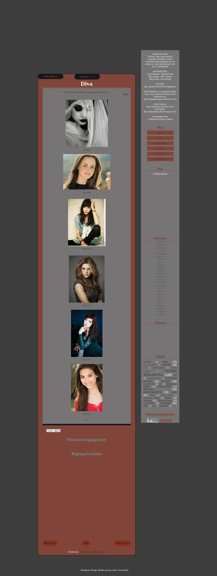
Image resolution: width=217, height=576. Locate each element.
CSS (145, 368)
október (161, 251)
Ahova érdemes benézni (160, 159)
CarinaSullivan (158, 368)
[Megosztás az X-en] (53, 430)
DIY (175, 375)
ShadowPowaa (165, 400)
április (160, 297)
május (161, 262)
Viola (145, 406)
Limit (160, 138)
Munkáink (160, 154)
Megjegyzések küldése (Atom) (93, 552)
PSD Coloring (167, 395)
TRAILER (165, 403)
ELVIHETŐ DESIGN (154, 378)
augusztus (160, 256)
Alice (165, 361)
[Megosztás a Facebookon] (56, 430)
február (161, 268)
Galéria (160, 148)
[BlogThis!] (50, 430)
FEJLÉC (165, 381)
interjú (154, 406)
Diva (86, 420)
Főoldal (86, 543)
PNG (152, 395)
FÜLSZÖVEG (149, 384)
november (160, 248)
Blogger (132, 570)
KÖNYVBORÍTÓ (152, 392)
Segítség (147, 400)
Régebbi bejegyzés (122, 543)
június (161, 291)
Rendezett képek (151, 398)
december (160, 245)
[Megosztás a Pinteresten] (59, 430)
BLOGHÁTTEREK (150, 365)
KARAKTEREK (164, 386)
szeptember (161, 253)
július (161, 259)
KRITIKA (148, 389)
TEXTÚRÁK (148, 403)
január (160, 271)
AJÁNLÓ (147, 362)
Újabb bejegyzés (50, 543)
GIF (160, 384)
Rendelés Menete (160, 143)
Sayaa (168, 398)
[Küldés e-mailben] (47, 430)
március (161, 242)
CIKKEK (166, 364)
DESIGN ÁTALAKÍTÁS (160, 373)
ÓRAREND (164, 406)
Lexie (174, 392)
